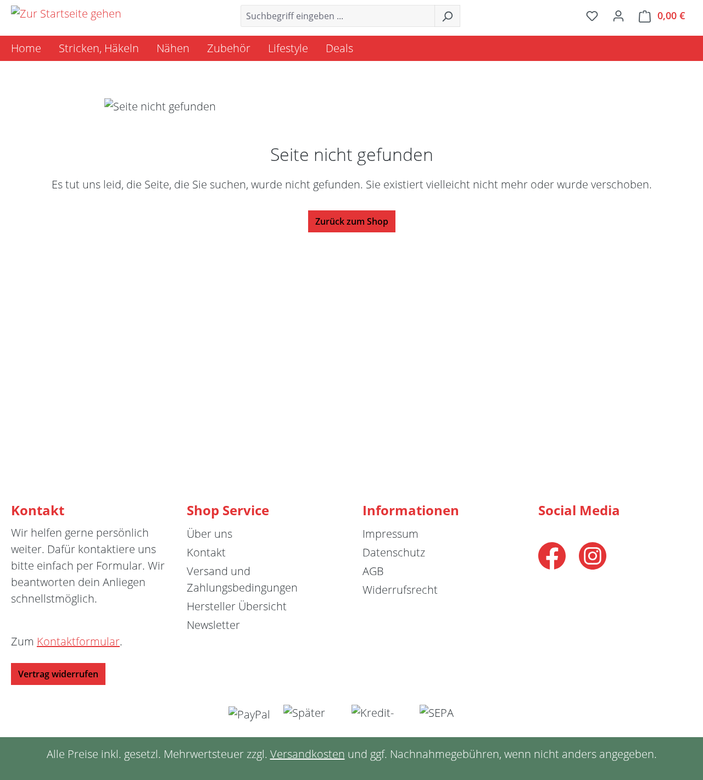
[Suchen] (447, 16)
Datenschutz (393, 552)
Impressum (390, 533)
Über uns (209, 533)
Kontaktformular (78, 641)
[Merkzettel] (592, 15)
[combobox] (338, 16)
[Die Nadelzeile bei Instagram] (592, 554)
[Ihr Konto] (618, 15)
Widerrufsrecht (400, 589)
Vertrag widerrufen (58, 674)
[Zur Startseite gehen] (66, 14)
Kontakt (206, 552)
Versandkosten (307, 753)
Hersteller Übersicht (237, 606)
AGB (373, 571)
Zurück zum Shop (351, 221)
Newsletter (213, 624)
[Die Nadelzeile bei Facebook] (552, 554)
